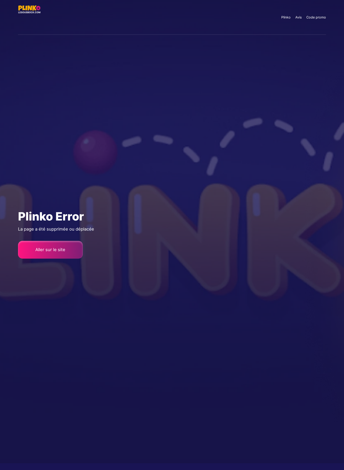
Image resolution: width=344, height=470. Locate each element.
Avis (298, 17)
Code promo (316, 17)
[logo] (29, 17)
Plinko (286, 17)
